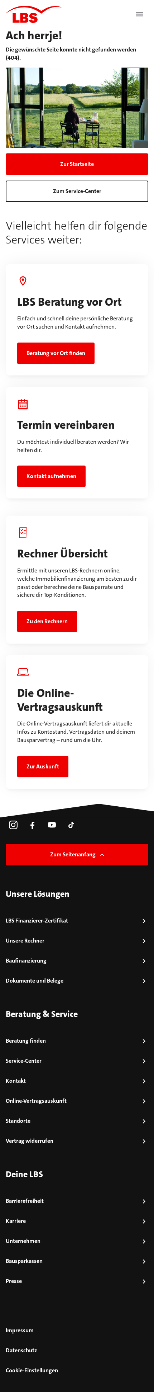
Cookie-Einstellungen (32, 1370)
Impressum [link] (20, 1330)
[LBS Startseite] (34, 14)
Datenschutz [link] (21, 1350)
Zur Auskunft (43, 766)
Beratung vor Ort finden (56, 353)
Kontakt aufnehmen (51, 476)
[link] (13, 824)
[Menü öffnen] (139, 14)
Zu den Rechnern (47, 621)
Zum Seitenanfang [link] (73, 854)
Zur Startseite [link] (77, 164)
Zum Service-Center (77, 191)
